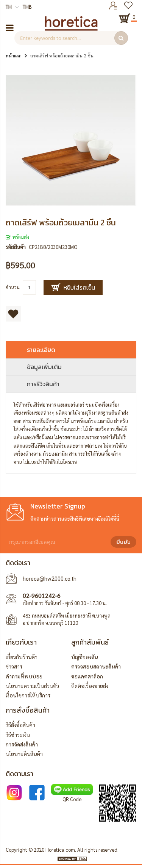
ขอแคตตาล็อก (87, 676)
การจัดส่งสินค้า (22, 744)
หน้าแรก (14, 55)
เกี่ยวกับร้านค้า (21, 656)
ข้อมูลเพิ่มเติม (44, 366)
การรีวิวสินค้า (43, 383)
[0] (125, 18)
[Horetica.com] (71, 28)
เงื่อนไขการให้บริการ (28, 695)
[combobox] (71, 38)
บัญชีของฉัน (84, 656)
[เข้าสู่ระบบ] (113, 6)
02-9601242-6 (42, 595)
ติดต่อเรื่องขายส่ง (89, 685)
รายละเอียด (41, 349)
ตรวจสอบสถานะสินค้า (96, 666)
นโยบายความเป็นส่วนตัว (32, 685)
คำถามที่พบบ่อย (24, 676)
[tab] (71, 349)
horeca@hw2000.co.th (49, 579)
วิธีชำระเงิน (18, 734)
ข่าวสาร (14, 666)
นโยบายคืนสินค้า (24, 753)
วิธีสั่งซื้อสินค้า (20, 724)
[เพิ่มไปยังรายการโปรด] (13, 314)
